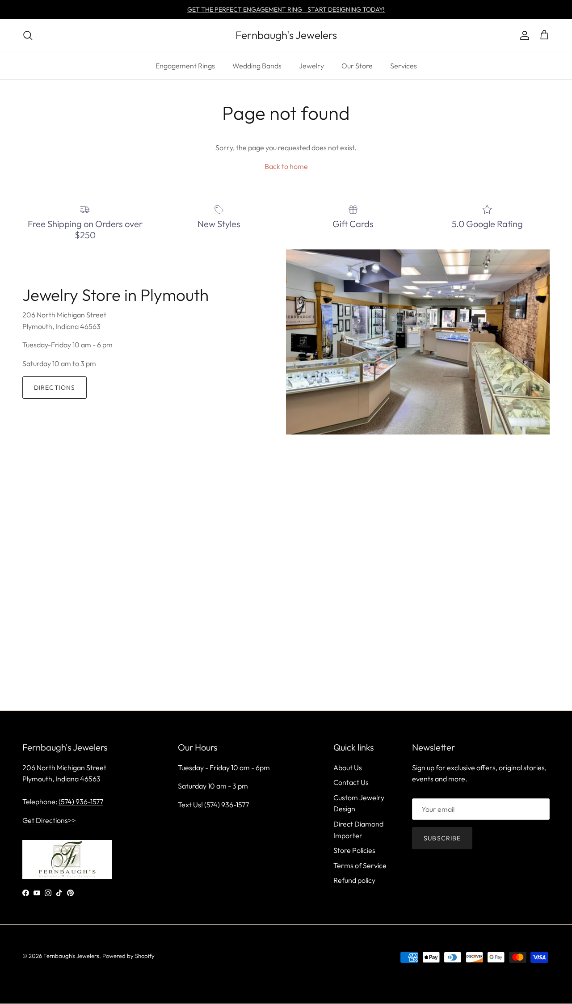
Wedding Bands (257, 65)
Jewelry (311, 65)
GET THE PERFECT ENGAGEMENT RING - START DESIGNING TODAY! (286, 9)
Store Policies (354, 850)
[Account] (523, 35)
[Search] (27, 35)
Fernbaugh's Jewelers (71, 955)
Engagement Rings (185, 65)
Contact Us (351, 782)
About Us (347, 767)
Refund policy (354, 880)
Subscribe (442, 838)
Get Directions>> (49, 820)
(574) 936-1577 (81, 801)
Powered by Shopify (128, 955)
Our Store (357, 65)
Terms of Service (360, 865)
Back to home (286, 166)
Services (403, 65)
